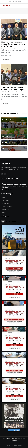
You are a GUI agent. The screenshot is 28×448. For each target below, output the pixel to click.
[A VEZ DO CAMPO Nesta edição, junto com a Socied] (14, 415)
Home (3, 197)
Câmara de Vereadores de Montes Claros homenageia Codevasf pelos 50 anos (13, 90)
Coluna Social (5, 209)
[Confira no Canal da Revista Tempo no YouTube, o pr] (14, 390)
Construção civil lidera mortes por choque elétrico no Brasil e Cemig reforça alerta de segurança (14, 186)
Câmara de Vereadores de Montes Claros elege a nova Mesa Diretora (13, 44)
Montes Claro (5, 203)
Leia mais (5, 59)
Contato (4, 212)
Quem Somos (5, 200)
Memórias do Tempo (7, 206)
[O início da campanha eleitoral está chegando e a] (14, 313)
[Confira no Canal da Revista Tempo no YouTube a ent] (14, 262)
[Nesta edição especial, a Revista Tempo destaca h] (14, 237)
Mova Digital (14, 445)
